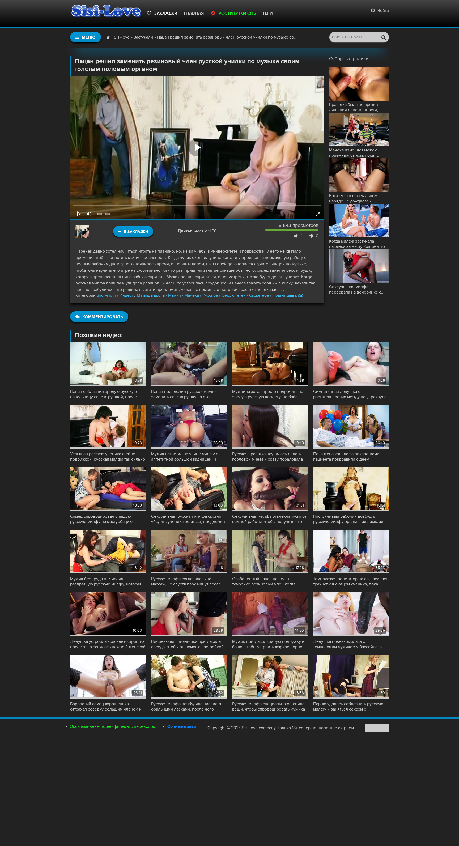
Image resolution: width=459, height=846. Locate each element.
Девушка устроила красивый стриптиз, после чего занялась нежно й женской (108, 644)
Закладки (165, 13)
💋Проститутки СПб (233, 13)
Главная (194, 13)
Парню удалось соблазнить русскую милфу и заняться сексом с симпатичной (348, 706)
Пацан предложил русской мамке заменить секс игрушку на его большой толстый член (183, 394)
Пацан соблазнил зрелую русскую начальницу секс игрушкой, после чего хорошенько (103, 394)
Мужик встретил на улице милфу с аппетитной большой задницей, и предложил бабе (184, 456)
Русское (210, 295)
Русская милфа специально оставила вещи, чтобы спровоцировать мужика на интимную (268, 706)
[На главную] (106, 13)
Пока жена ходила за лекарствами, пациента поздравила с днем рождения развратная (346, 456)
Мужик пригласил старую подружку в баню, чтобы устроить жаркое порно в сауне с (269, 644)
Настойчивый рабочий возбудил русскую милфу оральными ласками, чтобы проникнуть (348, 519)
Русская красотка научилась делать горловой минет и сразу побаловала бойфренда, (267, 456)
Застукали (106, 295)
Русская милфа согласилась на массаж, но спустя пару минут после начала (186, 581)
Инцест (126, 295)
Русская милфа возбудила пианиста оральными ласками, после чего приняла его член (186, 706)
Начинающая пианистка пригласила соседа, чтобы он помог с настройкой (187, 644)
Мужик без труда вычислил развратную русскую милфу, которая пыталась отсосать (106, 581)
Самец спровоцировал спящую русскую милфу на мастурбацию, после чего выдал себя (102, 519)
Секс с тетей (234, 295)
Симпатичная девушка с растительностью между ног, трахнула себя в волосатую (349, 394)
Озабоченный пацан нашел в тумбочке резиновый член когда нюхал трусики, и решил (263, 581)
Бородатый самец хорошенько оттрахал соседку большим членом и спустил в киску (106, 706)
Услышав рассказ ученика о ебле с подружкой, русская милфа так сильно (107, 456)
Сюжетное (259, 295)
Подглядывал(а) (288, 295)
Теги (267, 13)
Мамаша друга (151, 295)
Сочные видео (181, 726)
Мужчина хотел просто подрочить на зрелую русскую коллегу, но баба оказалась (267, 394)
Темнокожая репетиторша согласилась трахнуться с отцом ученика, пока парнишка (350, 581)
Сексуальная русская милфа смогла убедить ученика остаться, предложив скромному (188, 519)
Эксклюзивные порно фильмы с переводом (113, 726)
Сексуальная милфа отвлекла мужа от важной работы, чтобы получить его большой (269, 519)
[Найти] (383, 37)
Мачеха (192, 295)
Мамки (174, 295)
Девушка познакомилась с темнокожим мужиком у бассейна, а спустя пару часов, (347, 644)
